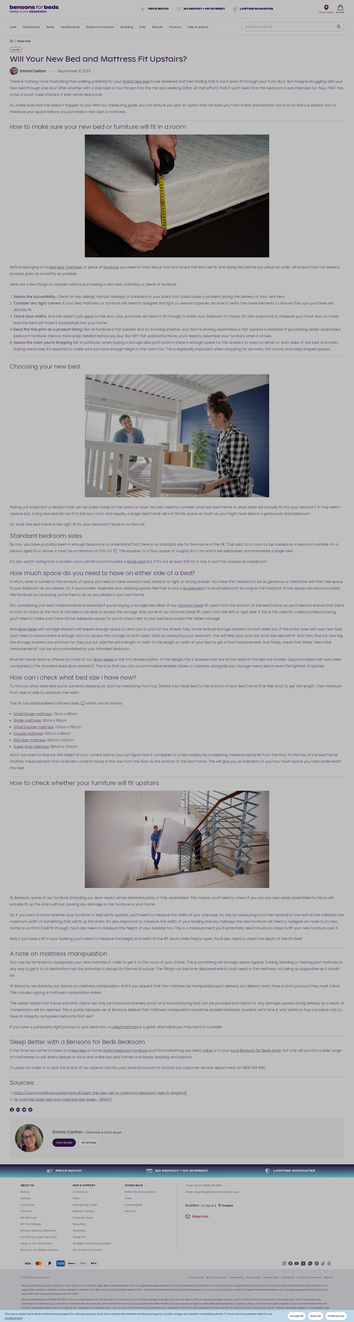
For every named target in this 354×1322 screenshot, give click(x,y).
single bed (136, 561)
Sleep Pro (79, 1237)
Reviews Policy (271, 1277)
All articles (89, 1142)
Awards (25, 1198)
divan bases (103, 659)
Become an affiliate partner (39, 1250)
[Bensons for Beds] (34, 9)
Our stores (27, 1205)
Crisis (128, 1198)
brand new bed (136, 81)
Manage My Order (85, 1205)
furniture (110, 267)
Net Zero (130, 1211)
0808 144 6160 (212, 1185)
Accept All (296, 1316)
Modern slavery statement (38, 1231)
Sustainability (133, 1205)
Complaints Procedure (309, 1277)
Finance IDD (287, 1277)
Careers (26, 1211)
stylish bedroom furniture (125, 1050)
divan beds (27, 629)
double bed (193, 588)
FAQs (76, 1198)
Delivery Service (83, 1211)
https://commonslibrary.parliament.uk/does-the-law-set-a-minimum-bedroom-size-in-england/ (100, 1092)
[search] (338, 27)
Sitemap (328, 1277)
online (207, 1050)
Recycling (79, 1224)
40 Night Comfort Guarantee (92, 1243)
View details (64, 1142)
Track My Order (83, 1218)
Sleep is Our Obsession (36, 1243)
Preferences (336, 1316)
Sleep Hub (24, 41)
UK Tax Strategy (30, 1224)
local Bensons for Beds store (256, 1050)
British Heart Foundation (141, 1192)
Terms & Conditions (217, 1277)
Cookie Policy (237, 1277)
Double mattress (28, 733)
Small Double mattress (34, 727)
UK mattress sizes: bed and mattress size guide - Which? (63, 1099)
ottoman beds (190, 605)
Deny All (315, 1316)
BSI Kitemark (28, 1218)
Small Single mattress (33, 713)
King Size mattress (29, 740)
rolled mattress (124, 1027)
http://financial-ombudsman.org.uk (253, 1307)
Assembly (79, 1231)
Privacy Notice (196, 1277)
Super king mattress (31, 746)
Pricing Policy (253, 1277)
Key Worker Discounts (87, 1250)
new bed (56, 267)
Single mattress (27, 720)
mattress (74, 267)
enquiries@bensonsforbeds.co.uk (216, 1192)
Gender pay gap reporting (38, 1237)
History (25, 1192)
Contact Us (80, 1192)
